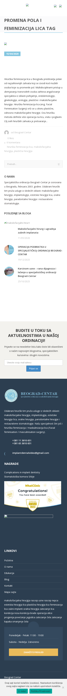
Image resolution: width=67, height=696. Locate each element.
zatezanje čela (43, 617)
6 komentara (13, 142)
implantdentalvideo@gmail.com (30, 452)
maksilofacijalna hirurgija (17, 600)
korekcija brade (28, 613)
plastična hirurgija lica (37, 604)
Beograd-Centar (22, 132)
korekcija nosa (12, 613)
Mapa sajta (10, 592)
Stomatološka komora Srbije (19, 476)
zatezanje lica (47, 608)
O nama (8, 566)
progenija (9, 617)
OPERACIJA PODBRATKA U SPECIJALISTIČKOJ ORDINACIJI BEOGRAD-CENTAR (40, 250)
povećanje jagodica (25, 617)
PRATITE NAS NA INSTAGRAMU (21, 298)
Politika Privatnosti (40, 691)
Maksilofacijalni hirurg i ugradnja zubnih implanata (37, 230)
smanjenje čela (20, 621)
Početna (8, 560)
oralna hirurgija (31, 608)
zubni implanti (15, 608)
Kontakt (8, 585)
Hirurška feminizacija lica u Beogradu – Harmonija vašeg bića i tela (32, 67)
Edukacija (9, 573)
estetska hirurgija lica (15, 604)
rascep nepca (51, 600)
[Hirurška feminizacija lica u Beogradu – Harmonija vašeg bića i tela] (27, 44)
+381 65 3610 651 (21, 443)
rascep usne (37, 600)
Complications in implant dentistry (22, 472)
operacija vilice (44, 613)
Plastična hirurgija (23, 151)
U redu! (22, 691)
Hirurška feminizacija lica (20, 146)
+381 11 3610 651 (21, 440)
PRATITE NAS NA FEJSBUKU (19, 293)
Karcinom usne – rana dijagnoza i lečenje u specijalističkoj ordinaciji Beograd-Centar (37, 272)
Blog (6, 579)
